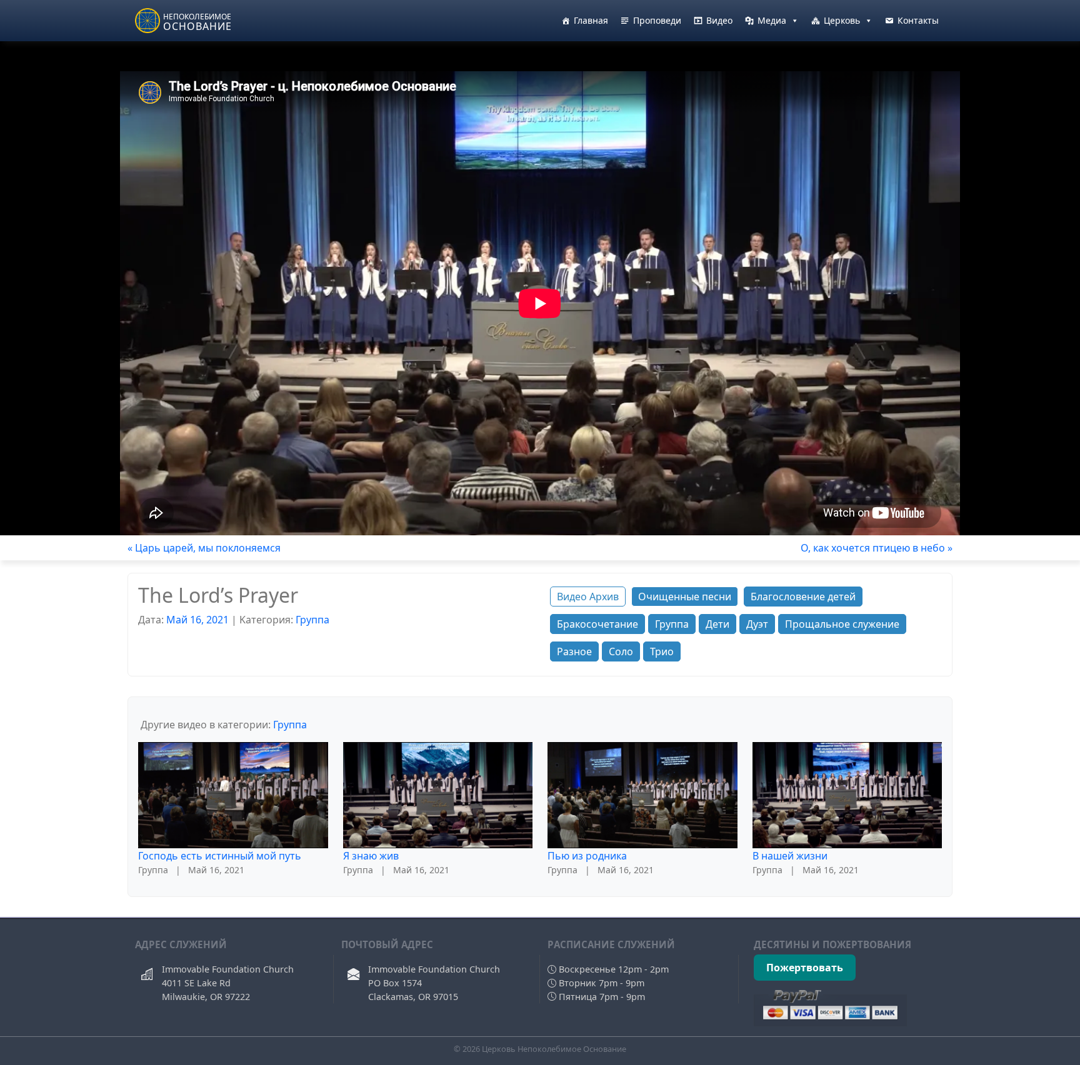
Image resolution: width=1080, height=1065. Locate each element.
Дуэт (757, 624)
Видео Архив (588, 596)
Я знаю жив (371, 856)
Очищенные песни (684, 596)
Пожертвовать (804, 967)
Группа (312, 620)
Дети (717, 624)
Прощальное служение (842, 624)
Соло (621, 651)
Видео (719, 20)
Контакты (918, 20)
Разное (574, 651)
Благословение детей (803, 596)
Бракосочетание (597, 624)
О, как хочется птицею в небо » (876, 548)
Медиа (772, 20)
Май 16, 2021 (197, 620)
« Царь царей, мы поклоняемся (204, 548)
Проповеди (657, 20)
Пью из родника (587, 856)
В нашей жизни (790, 856)
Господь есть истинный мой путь (219, 856)
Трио (662, 651)
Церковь (842, 20)
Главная (591, 20)
